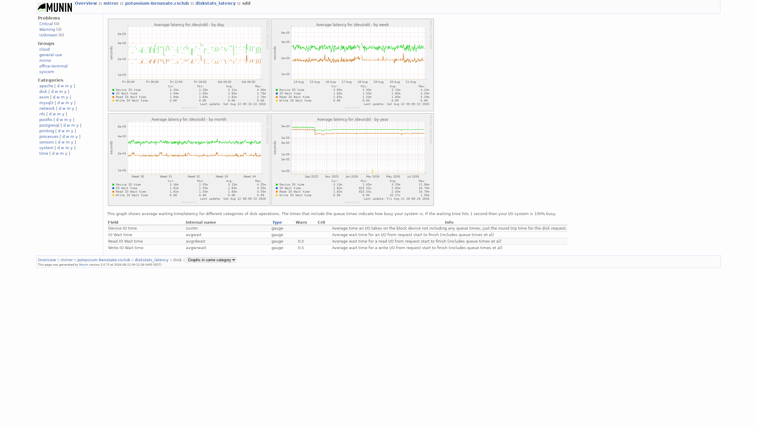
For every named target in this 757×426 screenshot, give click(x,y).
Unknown (48, 35)
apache (46, 86)
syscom (46, 72)
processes (49, 136)
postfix (45, 119)
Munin (83, 264)
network (47, 108)
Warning (47, 29)
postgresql (49, 125)
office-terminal (53, 66)
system (46, 148)
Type (277, 222)
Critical (46, 24)
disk (43, 91)
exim (44, 97)
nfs (42, 114)
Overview (86, 3)
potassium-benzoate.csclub (157, 3)
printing (46, 131)
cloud (44, 49)
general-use (50, 55)
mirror (111, 3)
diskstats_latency (216, 3)
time (43, 153)
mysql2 (46, 103)
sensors (46, 142)
